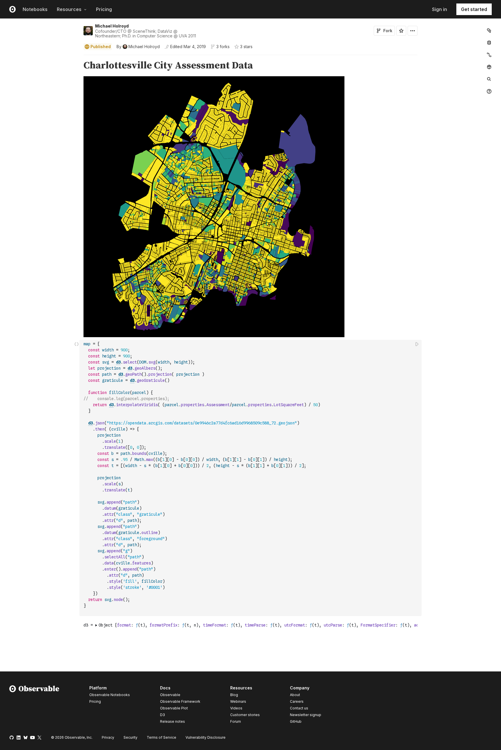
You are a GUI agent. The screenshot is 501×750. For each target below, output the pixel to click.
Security (130, 737)
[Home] (34, 705)
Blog (234, 695)
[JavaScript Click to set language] (76, 477)
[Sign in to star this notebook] (401, 31)
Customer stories (245, 715)
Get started (474, 9)
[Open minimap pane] (489, 55)
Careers (297, 701)
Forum (235, 721)
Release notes (172, 721)
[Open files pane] (489, 30)
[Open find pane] (489, 79)
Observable (170, 695)
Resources (69, 9)
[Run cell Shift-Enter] (417, 344)
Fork (387, 30)
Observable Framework (180, 701)
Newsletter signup (305, 715)
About (295, 695)
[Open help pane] (489, 91)
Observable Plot (174, 708)
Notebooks (35, 9)
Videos (236, 708)
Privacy (108, 737)
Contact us (299, 708)
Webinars (238, 701)
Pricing (104, 9)
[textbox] (251, 478)
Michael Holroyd (112, 25)
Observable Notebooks (109, 695)
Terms (161, 737)
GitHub (296, 721)
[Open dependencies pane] (489, 67)
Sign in (439, 9)
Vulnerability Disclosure (206, 737)
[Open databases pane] (489, 43)
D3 (162, 715)
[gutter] (40, 65)
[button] (76, 57)
